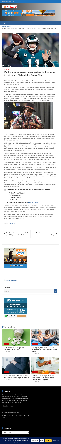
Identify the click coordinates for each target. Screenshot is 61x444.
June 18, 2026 (7, 351)
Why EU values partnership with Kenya (45, 234)
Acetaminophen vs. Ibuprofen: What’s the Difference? (14, 349)
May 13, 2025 (35, 381)
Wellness (6, 344)
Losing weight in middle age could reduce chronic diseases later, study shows (44, 350)
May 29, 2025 (35, 353)
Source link (12, 223)
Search (55, 291)
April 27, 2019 (33, 202)
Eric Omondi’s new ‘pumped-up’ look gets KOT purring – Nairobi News (17, 234)
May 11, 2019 (7, 78)
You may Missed (9, 327)
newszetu (14, 78)
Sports (6, 69)
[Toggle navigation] (4, 23)
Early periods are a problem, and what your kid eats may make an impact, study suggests (43, 378)
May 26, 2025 (7, 379)
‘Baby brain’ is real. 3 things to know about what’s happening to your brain (16, 377)
